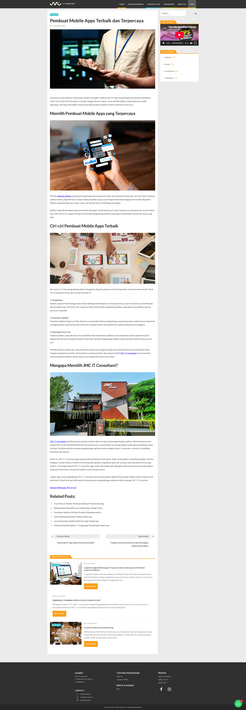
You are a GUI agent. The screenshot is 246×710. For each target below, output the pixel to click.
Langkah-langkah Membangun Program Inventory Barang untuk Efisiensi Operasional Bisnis (114, 569)
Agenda (168, 57)
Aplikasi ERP (169, 4)
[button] (238, 703)
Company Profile (122, 679)
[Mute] (191, 43)
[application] (179, 35)
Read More (91, 586)
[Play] (163, 43)
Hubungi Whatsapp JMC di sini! (63, 487)
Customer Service (86, 697)
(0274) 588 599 (85, 694)
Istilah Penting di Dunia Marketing (98, 627)
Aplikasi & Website (136, 4)
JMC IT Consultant (128, 353)
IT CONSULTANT (68, 4)
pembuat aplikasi (64, 196)
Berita (167, 64)
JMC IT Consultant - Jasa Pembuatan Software (128, 707)
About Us (182, 4)
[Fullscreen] (195, 43)
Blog (192, 4)
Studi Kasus (56, 625)
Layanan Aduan (85, 700)
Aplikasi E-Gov (154, 4)
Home (121, 4)
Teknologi (54, 14)
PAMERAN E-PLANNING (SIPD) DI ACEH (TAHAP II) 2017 (76, 600)
